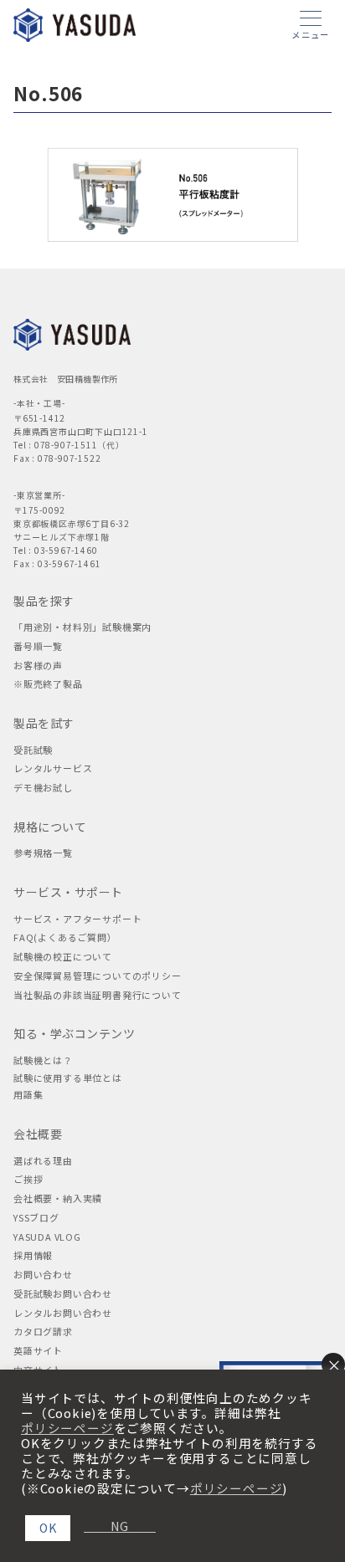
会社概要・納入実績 (57, 1198)
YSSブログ (36, 1217)
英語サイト (38, 1350)
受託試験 (33, 749)
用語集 (28, 1094)
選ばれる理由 (43, 1160)
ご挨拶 (28, 1179)
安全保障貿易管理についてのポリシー (97, 975)
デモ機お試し (43, 787)
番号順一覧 (38, 646)
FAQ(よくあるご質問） (65, 937)
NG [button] (113, 1526)
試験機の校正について (62, 956)
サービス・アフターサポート (77, 918)
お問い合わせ (43, 1274)
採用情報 (33, 1255)
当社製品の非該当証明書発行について (97, 994)
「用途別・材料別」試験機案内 (82, 626)
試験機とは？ (43, 1060)
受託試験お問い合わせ (62, 1293)
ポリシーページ (67, 1428)
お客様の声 (38, 665)
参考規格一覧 (43, 852)
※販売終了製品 (48, 683)
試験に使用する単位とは (67, 1077)
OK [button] (48, 1527)
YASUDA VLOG (47, 1236)
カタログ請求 (43, 1331)
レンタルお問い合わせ (62, 1312)
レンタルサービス (52, 768)
